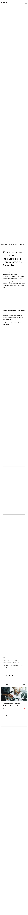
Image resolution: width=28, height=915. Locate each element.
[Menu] (26, 3)
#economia (16, 662)
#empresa (5, 665)
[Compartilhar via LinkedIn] (9, 675)
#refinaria (22, 665)
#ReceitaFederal (7, 662)
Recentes (4, 244)
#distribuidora (6, 667)
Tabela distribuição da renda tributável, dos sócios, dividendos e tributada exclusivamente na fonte (13, 704)
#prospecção (14, 660)
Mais (21, 244)
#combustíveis (14, 665)
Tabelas (4, 671)
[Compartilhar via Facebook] (3, 675)
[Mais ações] (24, 252)
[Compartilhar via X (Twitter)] (6, 675)
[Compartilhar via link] (12, 675)
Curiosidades (13, 244)
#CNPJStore (6, 660)
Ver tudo (24, 684)
